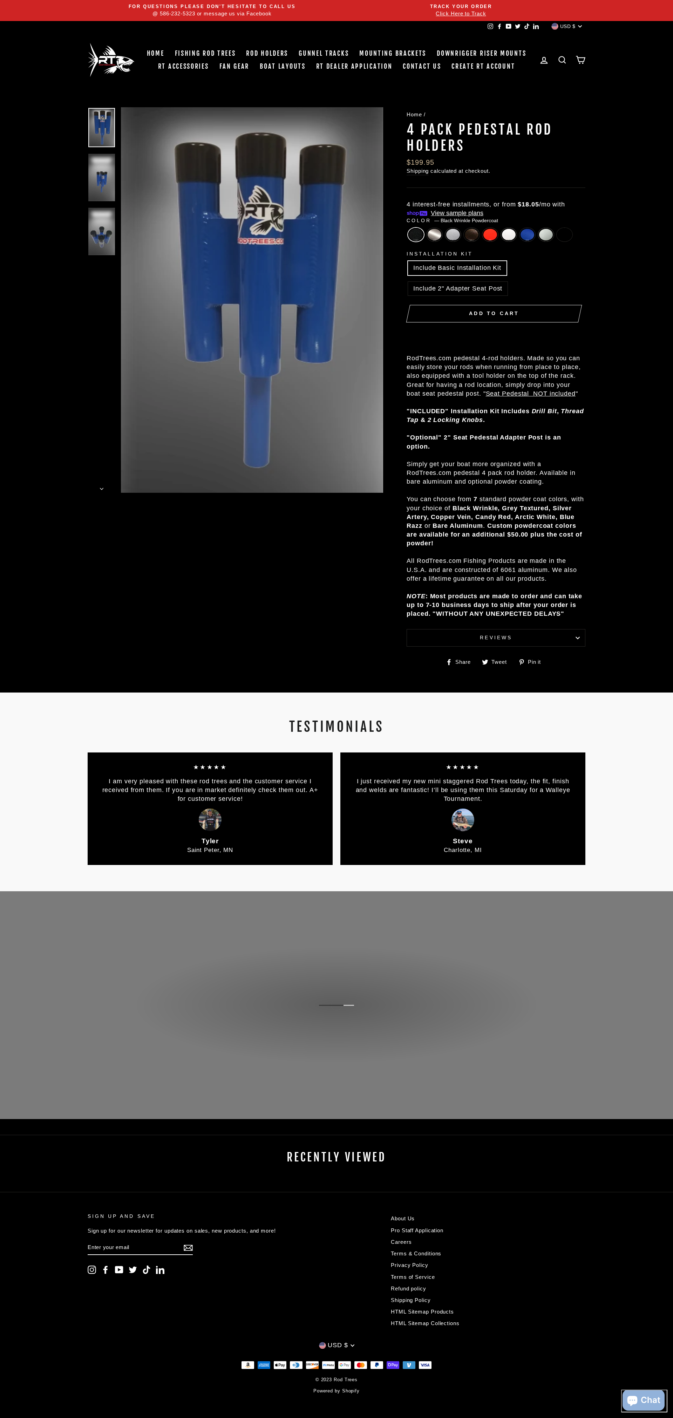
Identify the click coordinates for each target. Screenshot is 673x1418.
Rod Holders (267, 53)
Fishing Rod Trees (205, 53)
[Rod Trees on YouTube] (119, 1270)
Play (340, 1035)
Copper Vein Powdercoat (472, 234)
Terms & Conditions (416, 1253)
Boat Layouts (282, 66)
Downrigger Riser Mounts (481, 53)
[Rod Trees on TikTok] (146, 1270)
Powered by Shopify (336, 1391)
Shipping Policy (411, 1300)
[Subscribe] (188, 1247)
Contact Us (422, 66)
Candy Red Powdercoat (490, 234)
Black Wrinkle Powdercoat (416, 234)
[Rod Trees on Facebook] (105, 1270)
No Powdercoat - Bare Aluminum (546, 234)
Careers (401, 1242)
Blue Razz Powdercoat (527, 234)
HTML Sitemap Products (422, 1312)
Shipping (418, 171)
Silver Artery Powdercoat (453, 234)
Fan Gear (234, 66)
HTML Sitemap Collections (425, 1323)
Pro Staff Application (417, 1230)
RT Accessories (183, 66)
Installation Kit (440, 254)
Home (155, 53)
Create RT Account (483, 66)
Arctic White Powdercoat (509, 234)
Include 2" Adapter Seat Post (457, 288)
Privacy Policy (409, 1265)
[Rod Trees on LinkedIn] (160, 1270)
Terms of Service (413, 1277)
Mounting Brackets (392, 53)
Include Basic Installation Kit (457, 267)
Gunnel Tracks (324, 53)
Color (452, 220)
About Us (403, 1218)
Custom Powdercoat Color (564, 234)
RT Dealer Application (354, 66)
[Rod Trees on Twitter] (133, 1270)
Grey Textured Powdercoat (434, 234)
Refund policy (408, 1288)
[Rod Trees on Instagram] (92, 1270)
